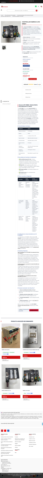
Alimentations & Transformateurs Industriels (6, 448)
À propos (16, 436)
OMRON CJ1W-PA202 (26, 390)
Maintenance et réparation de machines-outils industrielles (20, 439)
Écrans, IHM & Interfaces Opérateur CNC (7, 442)
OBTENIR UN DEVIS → (34, 310)
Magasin (16, 443)
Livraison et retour (32, 438)
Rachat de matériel (18, 441)
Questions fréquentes (32, 444)
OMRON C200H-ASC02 (5, 349)
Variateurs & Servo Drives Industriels (7, 436)
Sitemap (16, 447)
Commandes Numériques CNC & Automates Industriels (6, 445)
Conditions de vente (32, 442)
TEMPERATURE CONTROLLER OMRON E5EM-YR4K (31, 349)
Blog (15, 452)
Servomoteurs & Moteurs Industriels (7, 450)
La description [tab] (6, 101)
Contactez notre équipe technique (24, 305)
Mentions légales (18, 445)
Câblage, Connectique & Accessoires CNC (7, 456)
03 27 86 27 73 (35, 300)
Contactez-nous (26, 65)
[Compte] (38, 6)
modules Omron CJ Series (24, 247)
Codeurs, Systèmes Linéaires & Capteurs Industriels (6, 439)
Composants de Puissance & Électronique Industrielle (5, 453)
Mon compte (31, 446)
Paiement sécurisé (32, 440)
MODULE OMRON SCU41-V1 (6, 390)
